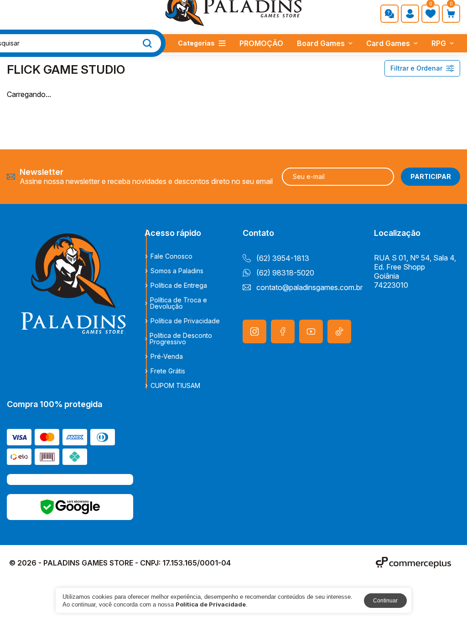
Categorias (196, 43)
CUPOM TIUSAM (175, 385)
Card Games (388, 43)
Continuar (385, 600)
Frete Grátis (167, 371)
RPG (438, 43)
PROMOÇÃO (261, 43)
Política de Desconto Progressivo (181, 338)
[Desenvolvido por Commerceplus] (413, 562)
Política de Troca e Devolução (178, 303)
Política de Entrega (178, 285)
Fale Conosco (171, 256)
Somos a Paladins (176, 271)
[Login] (410, 14)
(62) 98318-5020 (285, 272)
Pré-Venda (166, 356)
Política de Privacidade (185, 321)
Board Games (321, 43)
